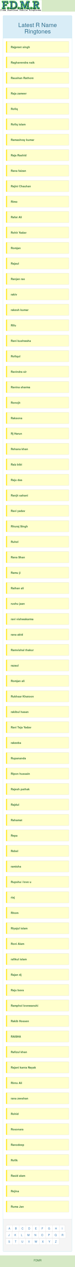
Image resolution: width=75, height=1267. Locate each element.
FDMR (38, 1260)
